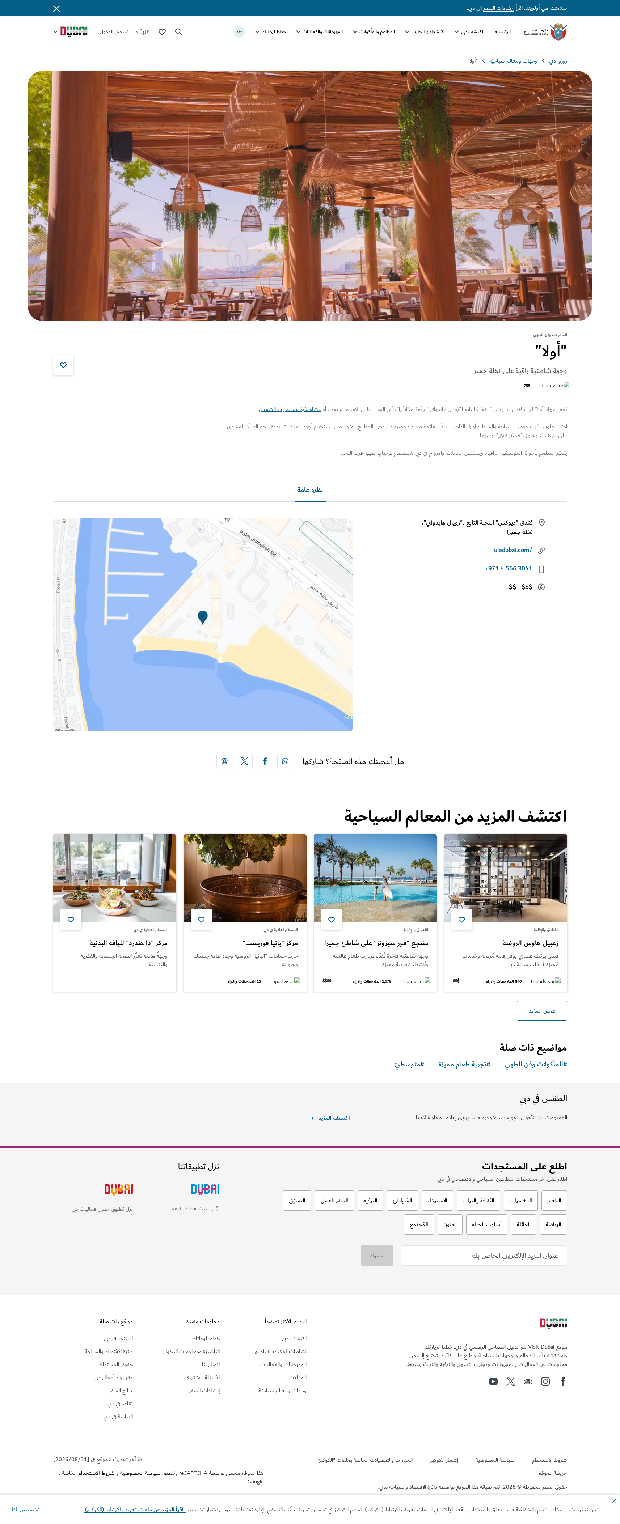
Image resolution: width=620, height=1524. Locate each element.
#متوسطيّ (409, 1064)
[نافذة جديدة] (285, 761)
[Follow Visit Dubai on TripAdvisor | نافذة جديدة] (528, 1381)
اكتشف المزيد (334, 1117)
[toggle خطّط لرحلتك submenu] (257, 31)
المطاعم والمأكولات (377, 31)
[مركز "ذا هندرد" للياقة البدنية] (114, 878)
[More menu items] (239, 32)
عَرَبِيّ (144, 31)
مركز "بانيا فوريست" (270, 943)
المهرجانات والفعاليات (323, 31)
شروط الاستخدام (96, 1473)
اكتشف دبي (472, 31)
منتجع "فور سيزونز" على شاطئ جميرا (376, 943)
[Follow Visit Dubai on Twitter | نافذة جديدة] (510, 1381)
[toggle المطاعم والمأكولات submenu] (355, 31)
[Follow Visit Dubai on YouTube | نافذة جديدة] (493, 1381)
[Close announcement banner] (56, 8)
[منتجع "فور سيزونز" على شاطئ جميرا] (375, 878)
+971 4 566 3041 (508, 568)
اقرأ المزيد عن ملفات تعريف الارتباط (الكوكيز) (135, 1509)
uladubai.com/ (513, 550)
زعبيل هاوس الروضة (530, 943)
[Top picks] (162, 31)
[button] (26, 1509)
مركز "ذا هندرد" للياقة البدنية (129, 943)
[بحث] (178, 31)
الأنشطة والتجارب (428, 31)
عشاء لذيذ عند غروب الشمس (290, 409)
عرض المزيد (542, 1010)
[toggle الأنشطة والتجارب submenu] (407, 31)
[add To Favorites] (63, 365)
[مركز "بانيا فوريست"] (245, 878)
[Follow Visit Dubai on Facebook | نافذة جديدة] (562, 1381)
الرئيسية (503, 31)
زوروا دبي (558, 60)
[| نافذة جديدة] (545, 1381)
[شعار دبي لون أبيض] (552, 1324)
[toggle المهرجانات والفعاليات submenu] (298, 31)
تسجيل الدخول (114, 31)
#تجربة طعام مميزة (464, 1064)
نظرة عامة (310, 490)
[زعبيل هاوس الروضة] (505, 878)
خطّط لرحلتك (274, 31)
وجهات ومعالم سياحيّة (513, 60)
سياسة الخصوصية (140, 1473)
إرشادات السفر (498, 8)
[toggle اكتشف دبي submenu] (457, 31)
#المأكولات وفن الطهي (536, 1064)
